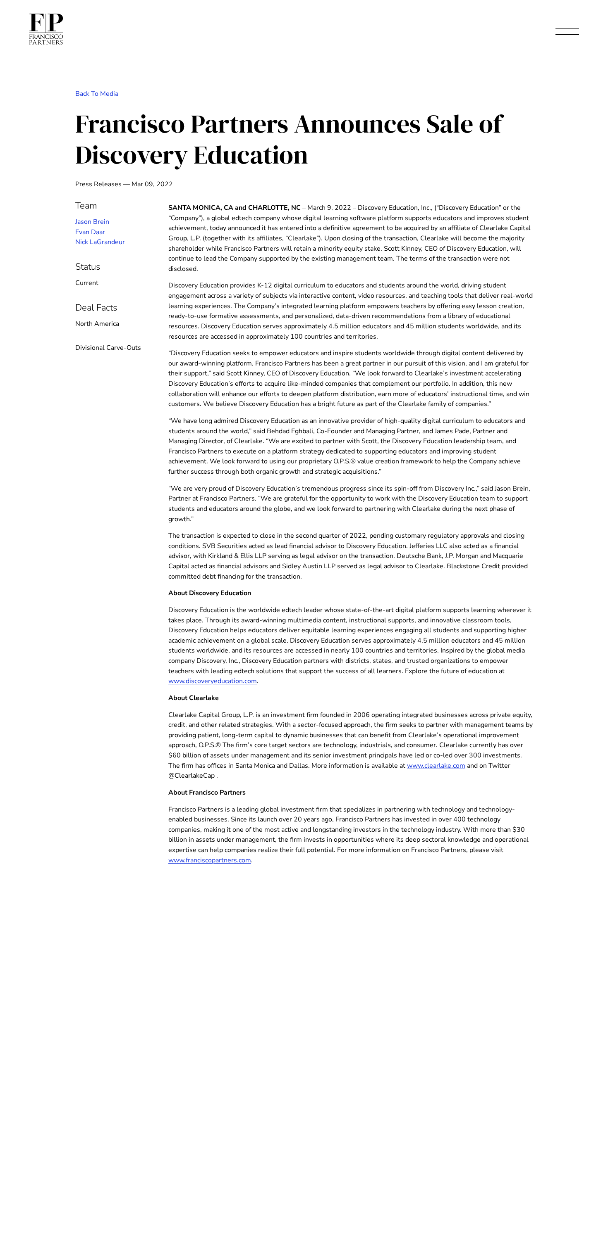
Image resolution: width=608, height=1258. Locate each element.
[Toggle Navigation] (567, 29)
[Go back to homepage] (46, 29)
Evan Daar (90, 232)
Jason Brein (92, 221)
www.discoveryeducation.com (212, 681)
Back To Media (96, 93)
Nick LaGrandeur (100, 242)
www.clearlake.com (436, 765)
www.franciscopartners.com (209, 860)
